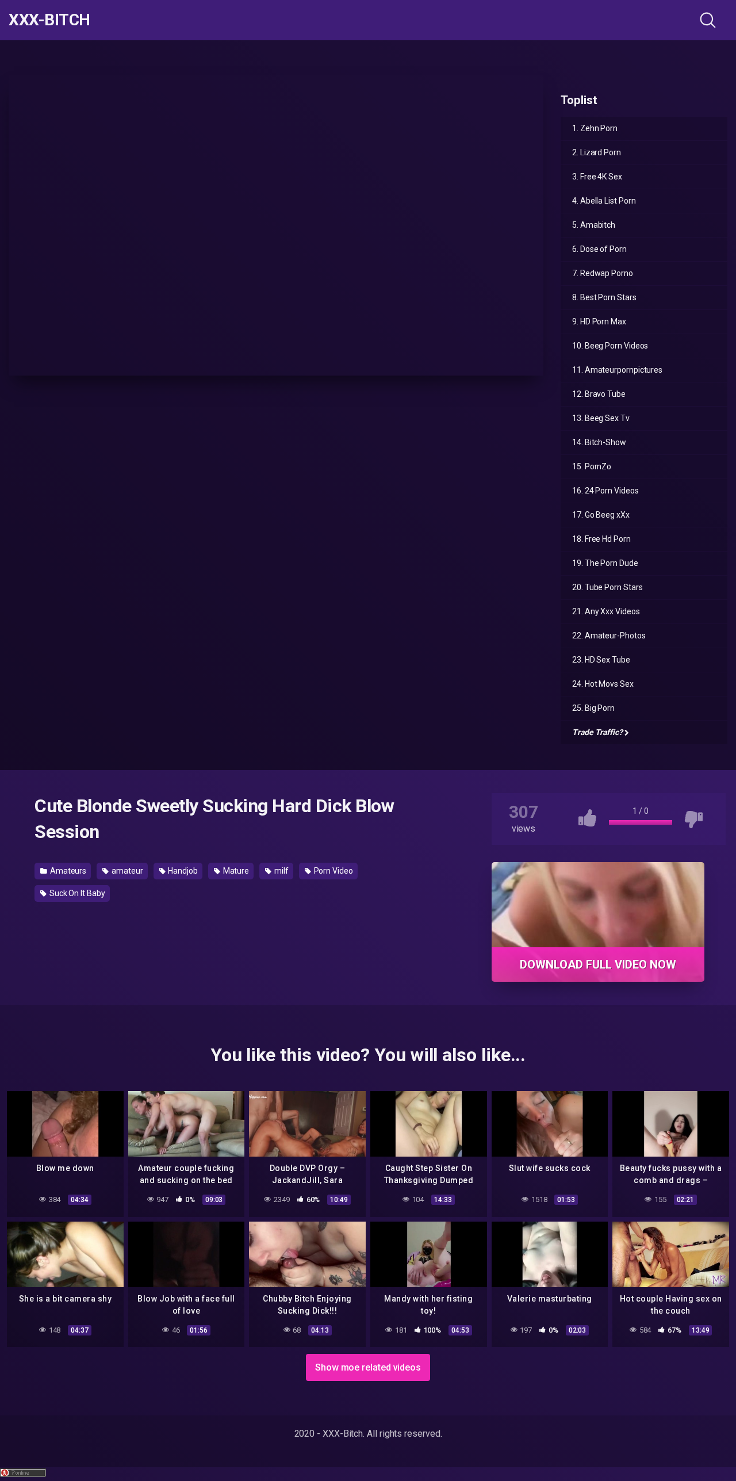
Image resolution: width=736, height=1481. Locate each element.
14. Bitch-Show (599, 442)
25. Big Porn (593, 708)
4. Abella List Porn (603, 200)
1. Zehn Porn (595, 128)
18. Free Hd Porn (601, 539)
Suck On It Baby (76, 893)
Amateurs (67, 870)
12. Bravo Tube (599, 394)
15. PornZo (591, 466)
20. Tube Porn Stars (607, 587)
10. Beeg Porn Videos (610, 345)
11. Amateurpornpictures (617, 369)
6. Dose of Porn (599, 249)
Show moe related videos (368, 1367)
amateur (126, 870)
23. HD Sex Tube (601, 659)
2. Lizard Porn (596, 152)
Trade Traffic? (597, 732)
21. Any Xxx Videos (606, 611)
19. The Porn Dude (605, 563)
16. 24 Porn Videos (605, 490)
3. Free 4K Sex (597, 176)
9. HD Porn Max (599, 321)
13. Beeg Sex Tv (601, 418)
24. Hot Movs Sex (603, 683)
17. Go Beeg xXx (601, 514)
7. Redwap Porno (602, 273)
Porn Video (332, 870)
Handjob (181, 870)
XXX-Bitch (49, 20)
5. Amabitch (593, 224)
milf (281, 870)
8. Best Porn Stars (604, 297)
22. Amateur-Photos (609, 635)
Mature (235, 870)
